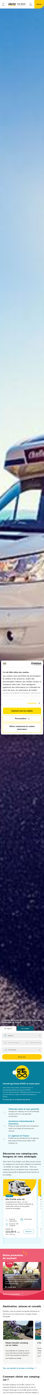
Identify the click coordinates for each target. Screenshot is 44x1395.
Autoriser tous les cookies (22, 711)
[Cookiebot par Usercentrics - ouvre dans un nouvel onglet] (31, 663)
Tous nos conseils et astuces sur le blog (18, 1368)
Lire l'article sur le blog (13, 1358)
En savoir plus (10, 1287)
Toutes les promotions (11, 1294)
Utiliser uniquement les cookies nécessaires (22, 727)
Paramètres (32, 703)
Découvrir (28, 1231)
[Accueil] (17, 4)
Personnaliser (20, 718)
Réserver (39, 4)
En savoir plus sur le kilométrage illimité (16, 1099)
